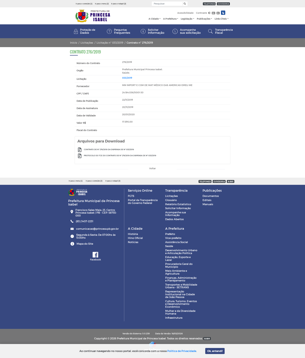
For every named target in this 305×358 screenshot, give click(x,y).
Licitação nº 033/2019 (110, 42)
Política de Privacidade (181, 350)
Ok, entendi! (215, 350)
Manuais (208, 204)
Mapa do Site (85, 243)
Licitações (87, 42)
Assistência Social (176, 242)
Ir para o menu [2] (102, 4)
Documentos (211, 195)
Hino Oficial (135, 237)
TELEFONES (209, 4)
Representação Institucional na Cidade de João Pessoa (180, 294)
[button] (184, 3)
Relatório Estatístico (178, 204)
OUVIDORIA (223, 4)
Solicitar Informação (178, 208)
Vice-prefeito (173, 237)
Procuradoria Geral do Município (179, 265)
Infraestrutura (173, 317)
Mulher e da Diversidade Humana (180, 312)
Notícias (133, 242)
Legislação (186, 18)
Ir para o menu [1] (75, 181)
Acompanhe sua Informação (175, 214)
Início (73, 42)
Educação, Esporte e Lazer (178, 258)
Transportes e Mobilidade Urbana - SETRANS (181, 286)
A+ (213, 13)
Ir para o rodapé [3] (118, 4)
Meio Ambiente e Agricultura (176, 272)
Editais (207, 200)
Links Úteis (221, 18)
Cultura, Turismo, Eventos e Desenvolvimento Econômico (181, 304)
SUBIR (231, 181)
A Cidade (154, 18)
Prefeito (170, 233)
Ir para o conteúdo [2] (94, 181)
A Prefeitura (169, 18)
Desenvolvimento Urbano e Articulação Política (181, 252)
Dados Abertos (174, 219)
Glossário (171, 200)
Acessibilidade (185, 12)
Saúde (169, 246)
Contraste (202, 12)
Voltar (152, 168)
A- (218, 13)
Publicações (203, 18)
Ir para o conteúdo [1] (84, 4)
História (133, 233)
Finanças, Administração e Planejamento (181, 279)
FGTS (131, 195)
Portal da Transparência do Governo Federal (143, 201)
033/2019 (127, 77)
